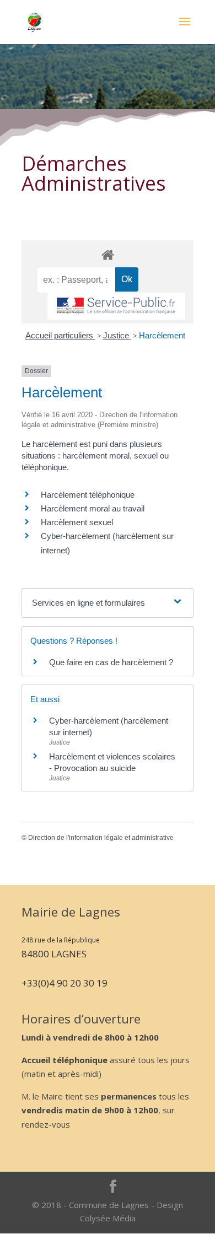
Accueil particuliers (60, 335)
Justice (117, 335)
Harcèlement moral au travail (92, 508)
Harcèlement (162, 335)
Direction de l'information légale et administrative (101, 838)
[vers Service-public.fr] (116, 306)
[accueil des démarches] (107, 254)
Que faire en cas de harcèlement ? (111, 662)
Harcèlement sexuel (77, 522)
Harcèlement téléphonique (88, 494)
